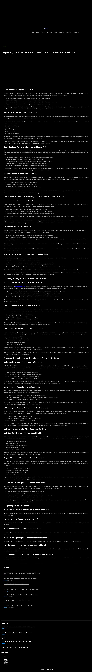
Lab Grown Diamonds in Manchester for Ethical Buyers (17, 600)
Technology (6, 591)
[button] (16, 38)
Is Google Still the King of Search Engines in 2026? (16, 584)
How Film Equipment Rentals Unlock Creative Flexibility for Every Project (22, 573)
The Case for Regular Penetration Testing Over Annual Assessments (21, 589)
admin (6, 49)
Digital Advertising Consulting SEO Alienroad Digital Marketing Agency (21, 595)
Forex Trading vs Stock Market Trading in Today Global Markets (19, 606)
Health (4, 46)
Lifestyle (5, 580)
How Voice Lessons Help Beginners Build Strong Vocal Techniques (20, 578)
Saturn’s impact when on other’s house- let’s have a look (15, 647)
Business (5, 574)
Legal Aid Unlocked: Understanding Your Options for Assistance (16, 641)
